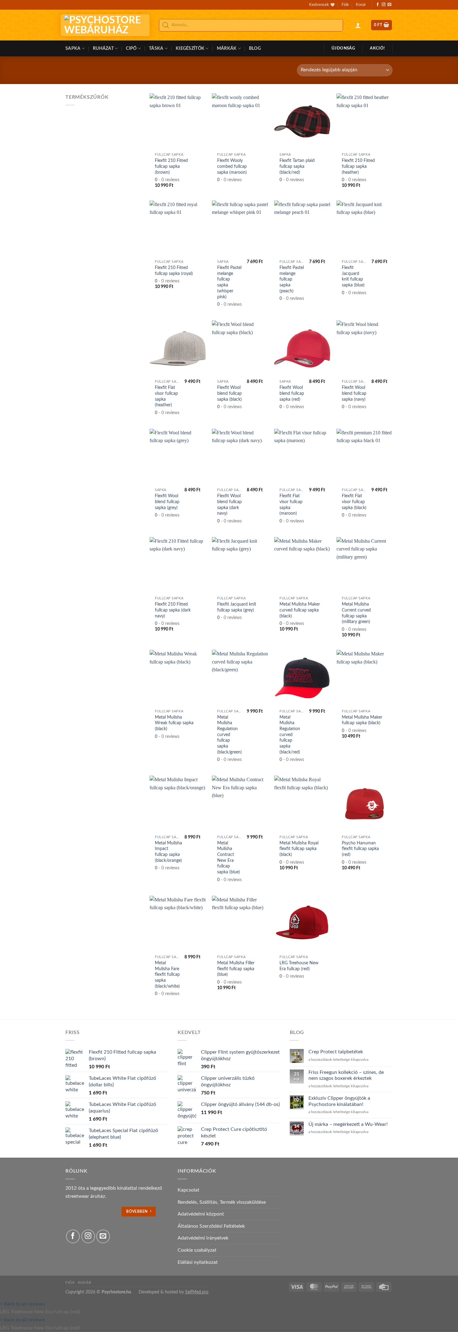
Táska (156, 48)
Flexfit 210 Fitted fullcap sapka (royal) (174, 270)
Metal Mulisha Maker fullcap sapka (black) (362, 720)
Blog (255, 48)
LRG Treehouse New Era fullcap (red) (298, 966)
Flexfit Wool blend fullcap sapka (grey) (167, 502)
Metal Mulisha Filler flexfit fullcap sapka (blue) (236, 969)
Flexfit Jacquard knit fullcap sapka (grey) (236, 607)
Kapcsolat (188, 1190)
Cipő (131, 48)
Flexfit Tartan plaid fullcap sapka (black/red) (297, 166)
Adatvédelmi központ (201, 1214)
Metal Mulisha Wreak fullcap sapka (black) (174, 723)
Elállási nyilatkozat (198, 1262)
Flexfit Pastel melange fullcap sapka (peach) (291, 279)
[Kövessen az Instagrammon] (383, 4)
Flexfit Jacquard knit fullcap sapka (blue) (353, 276)
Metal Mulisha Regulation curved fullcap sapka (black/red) (289, 734)
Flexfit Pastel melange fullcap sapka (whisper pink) (229, 282)
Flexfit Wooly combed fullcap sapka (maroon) (232, 166)
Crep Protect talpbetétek (335, 1051)
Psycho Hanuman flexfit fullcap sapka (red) (360, 849)
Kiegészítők (190, 48)
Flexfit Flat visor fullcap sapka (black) (354, 502)
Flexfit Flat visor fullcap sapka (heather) (166, 396)
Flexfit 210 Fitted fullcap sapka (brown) (171, 166)
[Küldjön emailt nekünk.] (389, 4)
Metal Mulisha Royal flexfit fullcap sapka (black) (298, 849)
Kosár (361, 5)
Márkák (227, 48)
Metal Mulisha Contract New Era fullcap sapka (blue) (228, 858)
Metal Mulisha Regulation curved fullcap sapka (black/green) (229, 734)
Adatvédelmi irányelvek (203, 1237)
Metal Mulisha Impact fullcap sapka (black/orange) (168, 852)
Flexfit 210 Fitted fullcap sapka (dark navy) (173, 610)
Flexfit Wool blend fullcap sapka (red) (291, 393)
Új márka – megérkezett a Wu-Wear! (348, 1124)
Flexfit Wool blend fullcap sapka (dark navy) (229, 505)
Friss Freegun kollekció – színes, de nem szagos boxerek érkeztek (346, 1075)
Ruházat (103, 48)
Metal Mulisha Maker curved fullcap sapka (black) (299, 610)
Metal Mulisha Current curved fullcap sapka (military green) (356, 613)
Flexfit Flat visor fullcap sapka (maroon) (291, 505)
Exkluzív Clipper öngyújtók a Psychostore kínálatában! (339, 1101)
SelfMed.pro (196, 1292)
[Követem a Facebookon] (377, 4)
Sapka (72, 48)
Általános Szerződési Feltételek (211, 1226)
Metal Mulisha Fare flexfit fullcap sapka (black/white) (167, 975)
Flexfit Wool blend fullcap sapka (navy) (354, 393)
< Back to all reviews (22, 1303)
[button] (358, 25)
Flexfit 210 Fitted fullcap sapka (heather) (358, 166)
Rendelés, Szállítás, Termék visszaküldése (222, 1202)
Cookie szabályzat (197, 1250)
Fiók (345, 5)
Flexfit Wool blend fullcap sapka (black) (229, 393)
